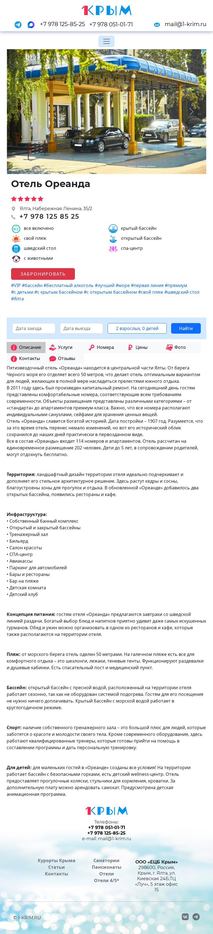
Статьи (56, 867)
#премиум (176, 285)
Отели (106, 874)
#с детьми (22, 292)
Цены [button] (142, 347)
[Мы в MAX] (33, 24)
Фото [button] (180, 347)
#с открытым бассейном (111, 292)
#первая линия (148, 285)
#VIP (16, 285)
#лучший (105, 285)
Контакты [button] (29, 358)
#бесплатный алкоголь (69, 285)
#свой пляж (151, 292)
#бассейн (33, 285)
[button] (22, 111)
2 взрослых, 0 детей (137, 328)
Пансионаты (106, 867)
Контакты (56, 874)
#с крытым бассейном (59, 292)
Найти (186, 328)
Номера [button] (105, 347)
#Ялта (18, 299)
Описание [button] (30, 347)
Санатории (106, 860)
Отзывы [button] (66, 358)
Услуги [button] (65, 347)
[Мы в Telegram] (20, 24)
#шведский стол (182, 292)
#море (123, 285)
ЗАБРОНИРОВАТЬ (43, 274)
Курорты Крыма (56, 860)
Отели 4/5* (106, 880)
